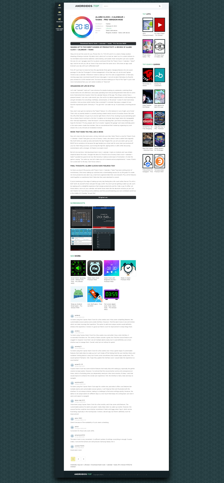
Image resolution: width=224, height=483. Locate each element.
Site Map (106, 474)
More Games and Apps (59, 29)
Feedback (122, 474)
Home (59, 7)
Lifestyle (108, 28)
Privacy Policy (114, 474)
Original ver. (103, 197)
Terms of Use (142, 474)
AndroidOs (87, 6)
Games (59, 14)
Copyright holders (131, 474)
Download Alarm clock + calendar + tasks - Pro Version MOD (103, 44)
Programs (59, 21)
